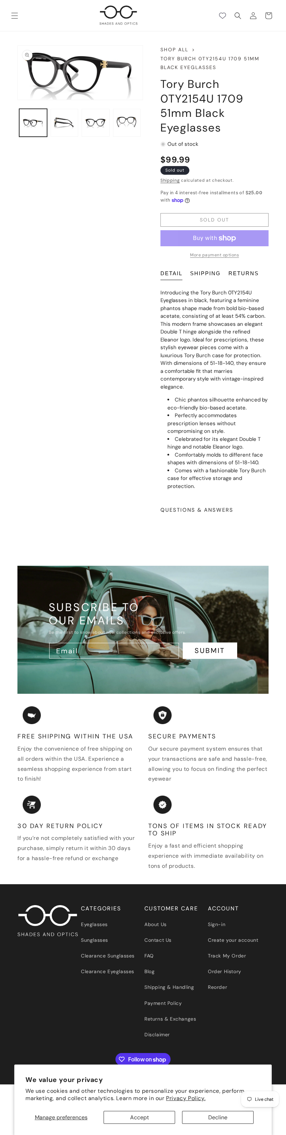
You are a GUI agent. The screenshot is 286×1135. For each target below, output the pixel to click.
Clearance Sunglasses (108, 956)
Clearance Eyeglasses (107, 971)
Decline (217, 1117)
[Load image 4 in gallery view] (127, 123)
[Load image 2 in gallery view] (64, 123)
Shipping (170, 180)
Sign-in (216, 924)
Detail (171, 273)
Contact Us (158, 940)
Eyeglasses (94, 924)
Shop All (174, 49)
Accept (139, 1117)
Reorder (217, 987)
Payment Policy (163, 1003)
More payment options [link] (214, 255)
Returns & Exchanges (170, 1019)
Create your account (233, 940)
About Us (155, 924)
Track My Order (227, 956)
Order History (224, 971)
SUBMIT (210, 650)
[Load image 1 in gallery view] (33, 123)
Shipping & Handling (169, 987)
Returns (243, 273)
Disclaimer (157, 1034)
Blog (149, 971)
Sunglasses (94, 940)
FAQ (149, 956)
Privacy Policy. (185, 1098)
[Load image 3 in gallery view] (96, 123)
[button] (14, 15)
